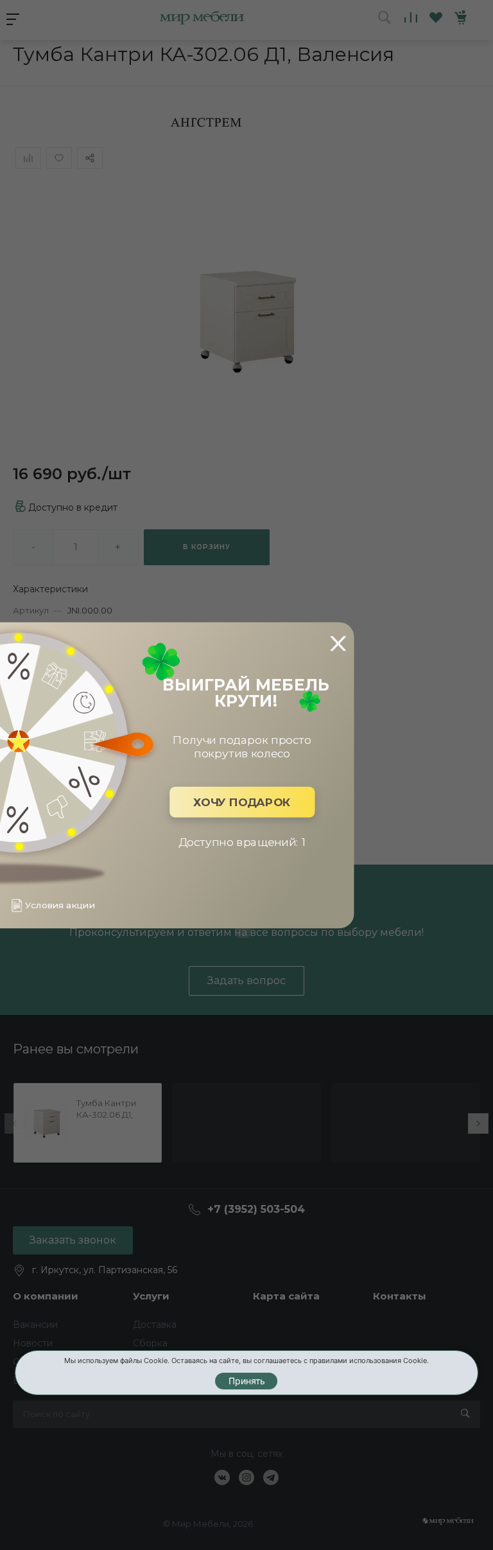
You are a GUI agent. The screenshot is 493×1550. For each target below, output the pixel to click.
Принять (247, 1380)
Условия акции (59, 905)
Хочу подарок (242, 802)
